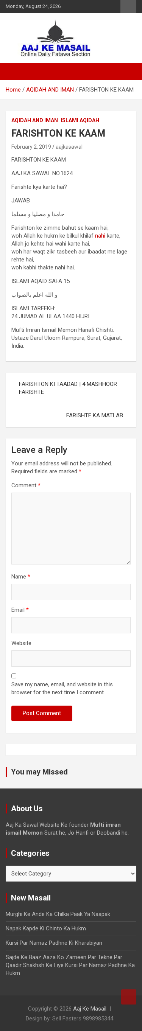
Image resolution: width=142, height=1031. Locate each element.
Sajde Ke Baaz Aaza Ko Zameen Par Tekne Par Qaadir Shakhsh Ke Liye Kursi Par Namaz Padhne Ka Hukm (70, 965)
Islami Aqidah (80, 120)
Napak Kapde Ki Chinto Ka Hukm (46, 928)
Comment (26, 485)
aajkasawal (69, 147)
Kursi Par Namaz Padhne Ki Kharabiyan (54, 942)
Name (20, 576)
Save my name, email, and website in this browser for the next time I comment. (62, 688)
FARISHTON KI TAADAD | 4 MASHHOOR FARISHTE (68, 388)
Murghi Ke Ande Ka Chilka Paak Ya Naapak (58, 914)
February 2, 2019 (31, 147)
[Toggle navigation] (15, 71)
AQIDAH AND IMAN (34, 120)
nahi (100, 235)
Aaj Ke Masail (89, 1008)
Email (20, 609)
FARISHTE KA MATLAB (94, 415)
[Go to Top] (128, 997)
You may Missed (39, 771)
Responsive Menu (128, 6)
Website (21, 643)
